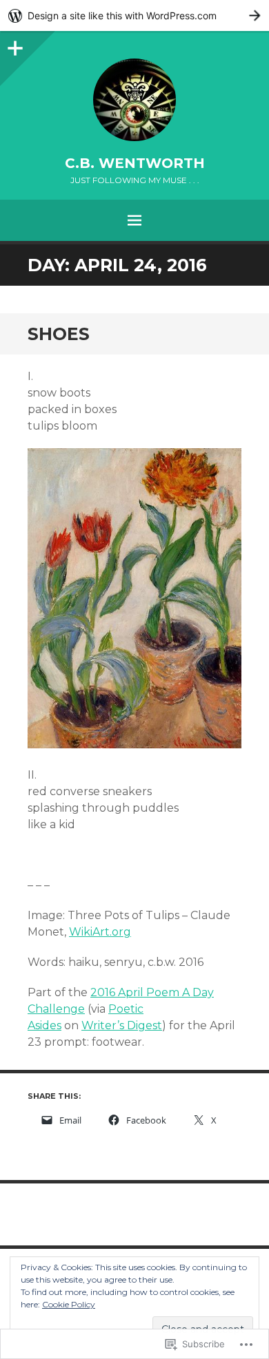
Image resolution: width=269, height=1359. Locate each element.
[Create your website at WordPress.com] (134, 15)
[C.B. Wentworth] (134, 100)
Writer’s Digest (121, 1025)
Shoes (59, 334)
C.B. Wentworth (135, 163)
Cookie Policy (68, 1304)
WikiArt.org (100, 931)
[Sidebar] (14, 45)
